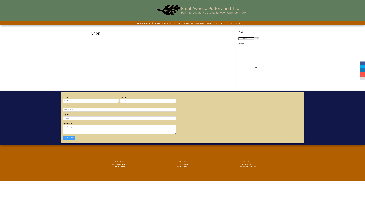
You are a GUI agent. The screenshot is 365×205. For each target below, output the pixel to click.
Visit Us (223, 23)
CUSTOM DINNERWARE (256, 51)
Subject (65, 115)
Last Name (123, 97)
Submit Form (69, 138)
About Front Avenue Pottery (206, 23)
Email (64, 106)
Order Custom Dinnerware (165, 23)
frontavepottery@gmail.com (246, 166)
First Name (66, 97)
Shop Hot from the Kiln (141, 23)
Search (256, 38)
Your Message (67, 123)
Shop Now (256, 54)
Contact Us (233, 23)
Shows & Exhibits (186, 23)
